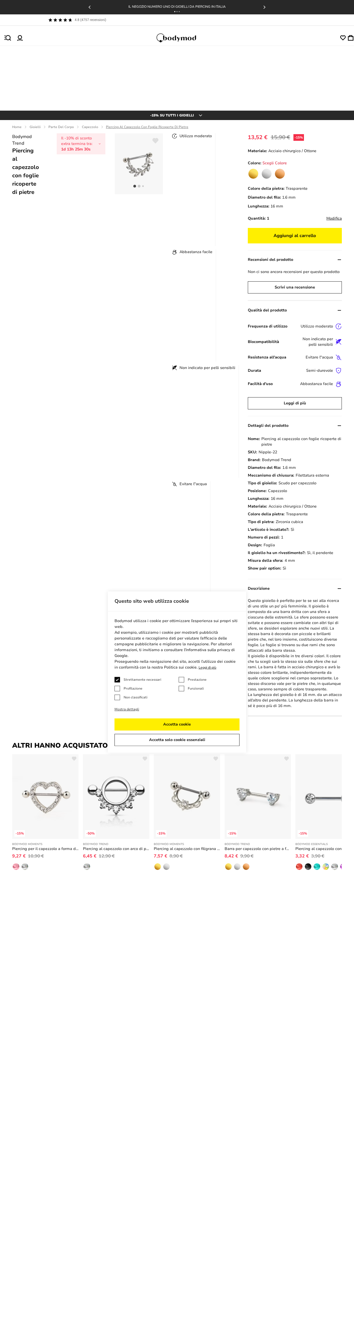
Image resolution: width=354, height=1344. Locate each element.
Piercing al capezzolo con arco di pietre (116, 848)
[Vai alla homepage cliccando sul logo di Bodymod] (181, 37)
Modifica (334, 218)
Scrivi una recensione (295, 287)
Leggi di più (295, 403)
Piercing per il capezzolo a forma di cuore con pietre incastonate (45, 848)
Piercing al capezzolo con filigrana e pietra (187, 848)
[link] (253, 173)
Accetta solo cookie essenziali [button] (177, 739)
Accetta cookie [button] (177, 724)
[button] (174, 11)
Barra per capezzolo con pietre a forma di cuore (258, 848)
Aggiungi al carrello (295, 236)
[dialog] (177, 672)
